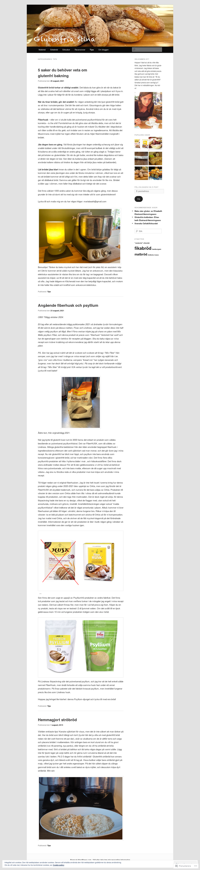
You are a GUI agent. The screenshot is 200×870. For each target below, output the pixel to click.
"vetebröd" (139, 243)
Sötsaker (66, 49)
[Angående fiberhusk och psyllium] (141, 144)
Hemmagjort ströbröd (57, 719)
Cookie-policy (58, 865)
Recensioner (80, 49)
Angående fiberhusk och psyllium (68, 305)
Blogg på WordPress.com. (81, 859)
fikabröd (143, 248)
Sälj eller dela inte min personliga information (111, 859)
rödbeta (151, 255)
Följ (138, 199)
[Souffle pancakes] (155, 144)
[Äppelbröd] (155, 159)
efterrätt (146, 243)
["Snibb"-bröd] (141, 174)
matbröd (141, 254)
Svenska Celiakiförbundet (146, 223)
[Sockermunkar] (155, 174)
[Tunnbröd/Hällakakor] (141, 159)
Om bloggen (103, 49)
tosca (156, 255)
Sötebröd (54, 49)
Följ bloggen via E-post (146, 187)
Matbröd (42, 49)
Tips (92, 49)
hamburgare (156, 249)
